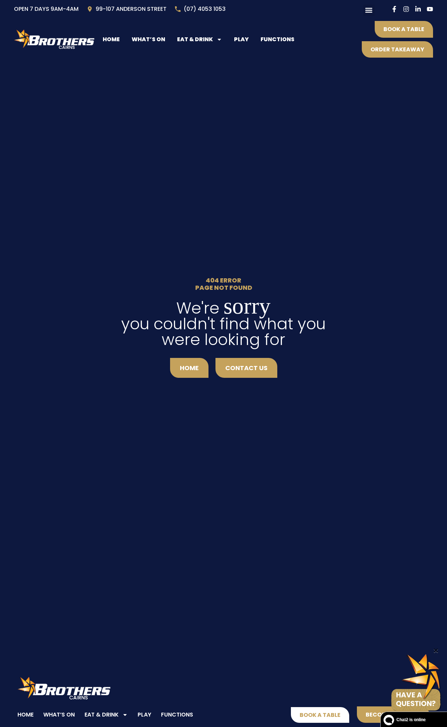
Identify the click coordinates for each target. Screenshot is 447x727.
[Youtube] (430, 9)
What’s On (148, 39)
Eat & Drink (195, 39)
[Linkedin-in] (418, 9)
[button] (369, 10)
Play (241, 39)
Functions (277, 39)
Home (111, 39)
